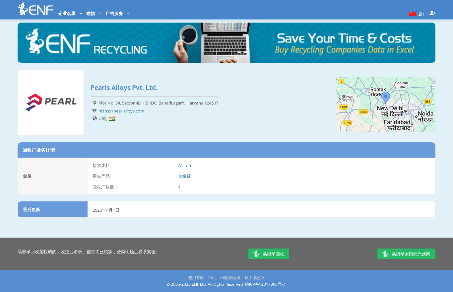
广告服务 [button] (115, 13)
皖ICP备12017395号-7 (265, 284)
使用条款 (196, 277)
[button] (416, 13)
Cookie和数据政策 (224, 277)
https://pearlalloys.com (121, 111)
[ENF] (35, 9)
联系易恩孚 (255, 277)
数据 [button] (91, 13)
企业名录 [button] (67, 13)
